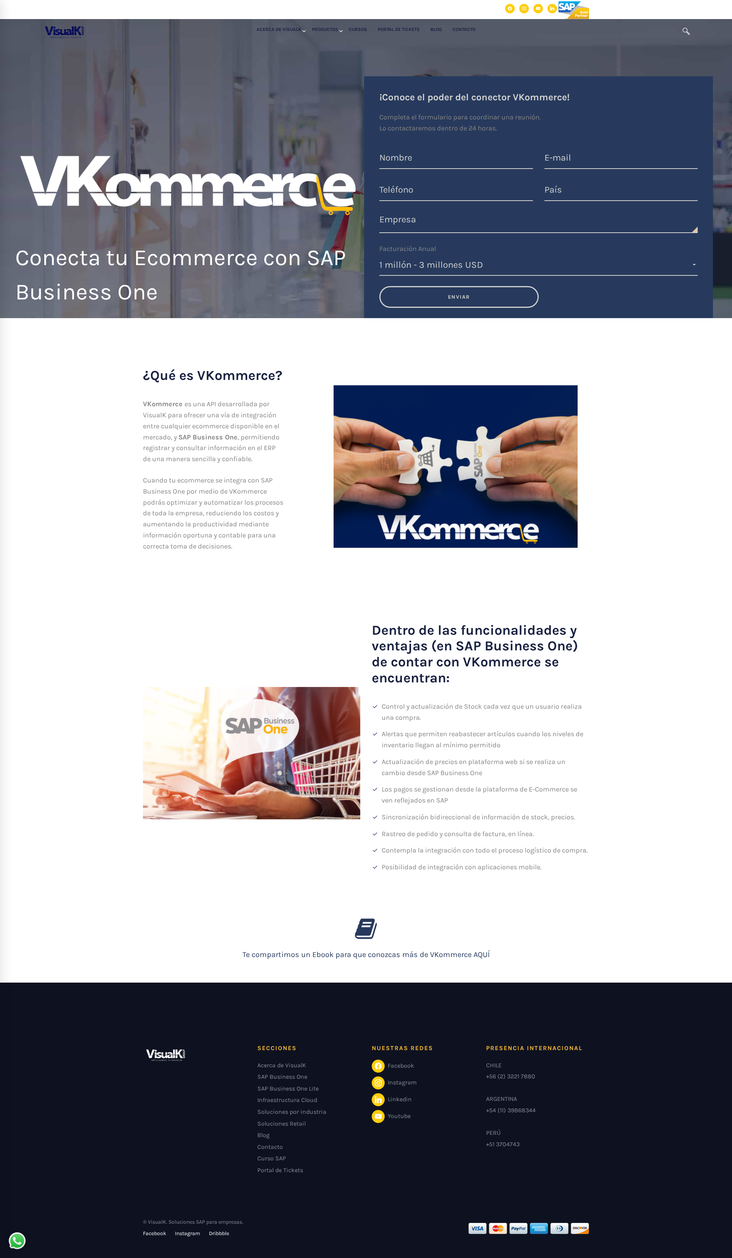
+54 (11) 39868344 (511, 1110)
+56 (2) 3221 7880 (510, 1076)
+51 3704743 (503, 1144)
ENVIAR (459, 297)
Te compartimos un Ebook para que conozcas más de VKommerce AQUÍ (366, 954)
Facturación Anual (407, 249)
